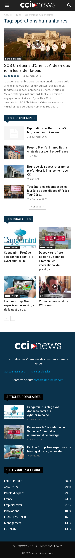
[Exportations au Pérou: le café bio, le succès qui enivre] (14, 133)
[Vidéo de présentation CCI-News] (55, 287)
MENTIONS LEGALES (51, 546)
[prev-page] (6, 318)
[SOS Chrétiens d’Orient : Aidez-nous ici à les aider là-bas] (37, 44)
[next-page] (12, 318)
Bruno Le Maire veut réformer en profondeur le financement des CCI (48, 170)
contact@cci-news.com (49, 380)
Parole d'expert (13, 58)
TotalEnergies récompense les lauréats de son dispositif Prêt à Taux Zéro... (48, 190)
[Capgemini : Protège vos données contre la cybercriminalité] (20, 238)
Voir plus (36, 206)
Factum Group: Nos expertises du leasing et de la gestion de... (19, 305)
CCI (41, 296)
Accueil (8, 15)
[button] (6, 5)
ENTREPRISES (11, 247)
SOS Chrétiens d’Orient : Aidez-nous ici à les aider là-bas (37, 68)
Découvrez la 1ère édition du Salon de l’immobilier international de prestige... (51, 261)
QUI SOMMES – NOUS (25, 546)
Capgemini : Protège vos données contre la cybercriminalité (18, 257)
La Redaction (12, 75)
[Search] (69, 5)
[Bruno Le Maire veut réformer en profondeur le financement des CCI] (14, 171)
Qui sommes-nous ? (15, 371)
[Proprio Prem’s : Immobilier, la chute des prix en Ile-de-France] (14, 152)
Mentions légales (40, 371)
